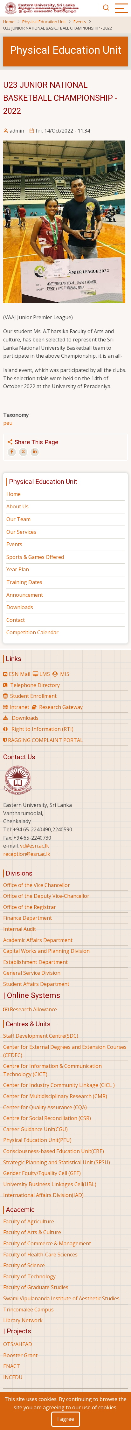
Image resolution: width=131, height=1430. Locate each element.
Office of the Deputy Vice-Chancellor (46, 895)
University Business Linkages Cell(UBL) (49, 1184)
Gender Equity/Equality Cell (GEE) (42, 1173)
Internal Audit (19, 928)
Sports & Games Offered (35, 556)
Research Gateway (61, 707)
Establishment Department (35, 962)
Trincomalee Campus (28, 1309)
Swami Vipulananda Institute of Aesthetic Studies (61, 1298)
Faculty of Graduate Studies (35, 1287)
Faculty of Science (24, 1265)
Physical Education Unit (44, 21)
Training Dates (24, 582)
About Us (17, 506)
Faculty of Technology (29, 1276)
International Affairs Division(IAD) (43, 1195)
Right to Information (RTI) (42, 728)
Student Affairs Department (36, 983)
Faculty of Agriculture (28, 1221)
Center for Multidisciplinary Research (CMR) (55, 1096)
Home (9, 21)
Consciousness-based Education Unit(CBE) (53, 1151)
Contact (15, 619)
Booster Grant (20, 1355)
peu (7, 422)
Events (79, 21)
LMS (44, 673)
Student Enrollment (33, 695)
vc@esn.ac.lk (34, 845)
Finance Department (27, 917)
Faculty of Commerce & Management (47, 1243)
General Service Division (31, 972)
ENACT (11, 1366)
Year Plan (17, 569)
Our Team (18, 519)
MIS (64, 673)
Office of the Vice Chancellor (36, 885)
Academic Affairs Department (37, 940)
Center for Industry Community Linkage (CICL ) (59, 1085)
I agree (65, 1418)
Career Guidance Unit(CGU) (35, 1129)
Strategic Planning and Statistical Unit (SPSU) (56, 1162)
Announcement (24, 594)
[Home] (41, 7)
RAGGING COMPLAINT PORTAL (45, 740)
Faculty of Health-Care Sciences (40, 1254)
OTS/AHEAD (17, 1344)
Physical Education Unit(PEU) (37, 1140)
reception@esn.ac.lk (26, 853)
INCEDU (13, 1377)
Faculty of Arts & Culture (32, 1232)
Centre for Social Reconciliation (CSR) (47, 1118)
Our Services (21, 531)
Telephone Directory (35, 685)
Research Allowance (33, 1009)
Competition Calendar (32, 632)
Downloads (19, 607)
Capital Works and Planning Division (46, 950)
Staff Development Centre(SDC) (40, 1035)
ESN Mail (19, 673)
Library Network (23, 1320)
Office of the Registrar (29, 907)
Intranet (19, 707)
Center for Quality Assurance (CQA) (45, 1107)
